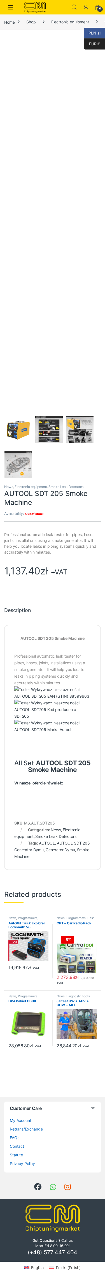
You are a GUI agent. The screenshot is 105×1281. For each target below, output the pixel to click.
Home (9, 21)
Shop (31, 21)
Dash (91, 918)
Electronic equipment (70, 21)
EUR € (92, 43)
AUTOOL (47, 843)
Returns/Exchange (26, 1129)
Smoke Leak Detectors (65, 487)
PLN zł (92, 33)
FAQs (14, 1137)
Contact (17, 1146)
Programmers (27, 918)
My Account (20, 1120)
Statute (16, 1154)
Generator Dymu (60, 849)
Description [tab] (17, 610)
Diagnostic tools (78, 996)
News (8, 487)
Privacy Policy (22, 1163)
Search (74, 7)
